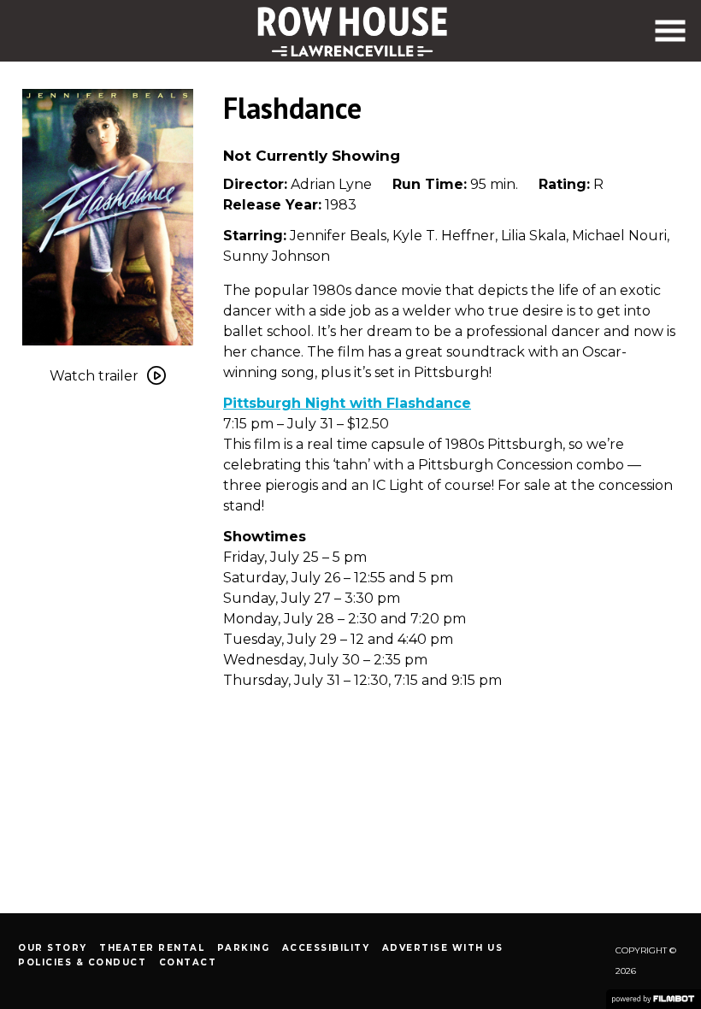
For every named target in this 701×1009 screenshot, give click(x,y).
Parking (243, 947)
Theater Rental (151, 947)
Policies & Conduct (82, 962)
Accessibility (326, 947)
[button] (670, 31)
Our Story (52, 947)
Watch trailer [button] (94, 376)
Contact (188, 962)
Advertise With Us (443, 947)
